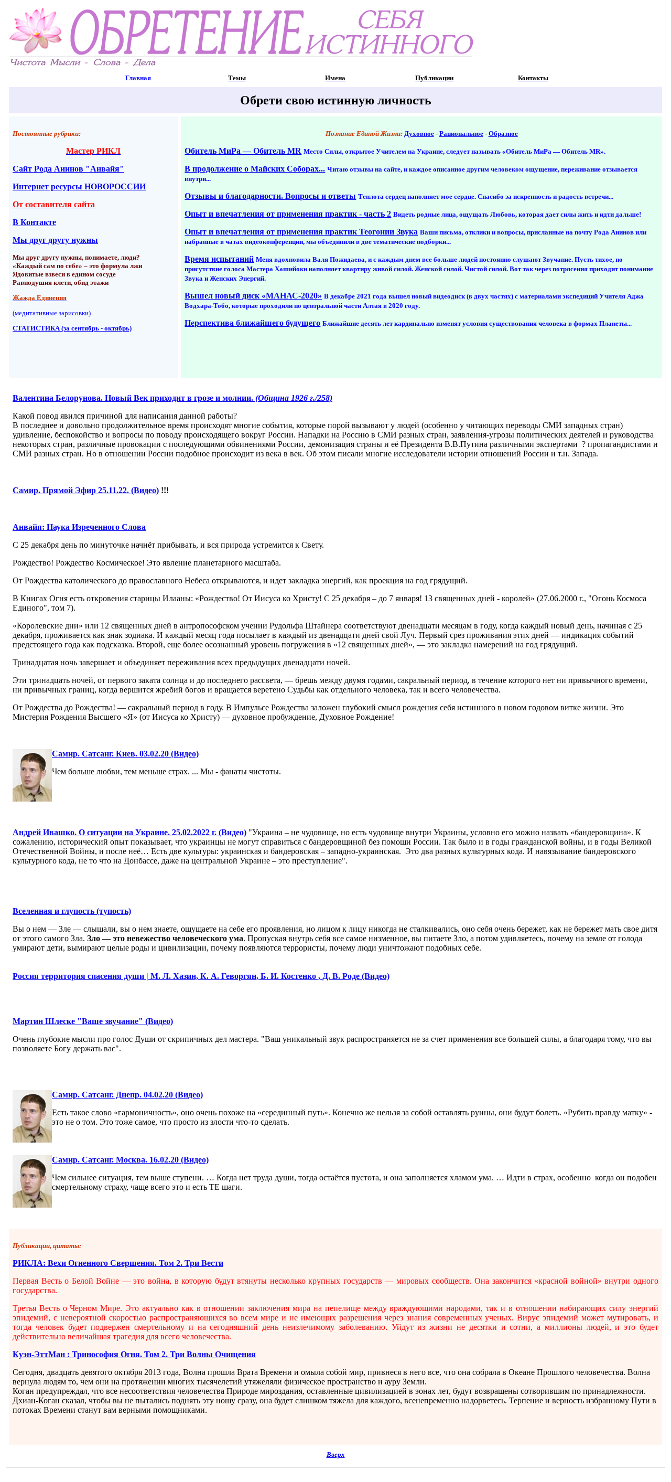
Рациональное (461, 133)
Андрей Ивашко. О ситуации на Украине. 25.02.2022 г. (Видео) (129, 832)
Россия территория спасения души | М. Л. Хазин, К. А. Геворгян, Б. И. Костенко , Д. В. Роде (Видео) (201, 976)
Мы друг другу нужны (55, 240)
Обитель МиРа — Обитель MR (243, 150)
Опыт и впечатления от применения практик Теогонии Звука (301, 231)
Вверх (336, 1454)
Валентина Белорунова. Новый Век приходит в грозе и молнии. (172, 397)
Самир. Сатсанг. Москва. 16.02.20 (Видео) (130, 1159)
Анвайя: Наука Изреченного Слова (79, 527)
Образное (503, 133)
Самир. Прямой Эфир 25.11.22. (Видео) (86, 490)
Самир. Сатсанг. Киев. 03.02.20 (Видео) (125, 753)
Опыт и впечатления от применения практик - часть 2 (288, 213)
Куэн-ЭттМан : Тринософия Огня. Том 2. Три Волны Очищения (134, 1354)
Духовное (419, 133)
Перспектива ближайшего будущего (252, 322)
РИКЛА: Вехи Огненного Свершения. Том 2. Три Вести (118, 1263)
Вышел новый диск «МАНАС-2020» (253, 295)
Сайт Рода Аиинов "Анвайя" (68, 168)
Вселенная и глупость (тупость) (72, 911)
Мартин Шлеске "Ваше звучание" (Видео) (93, 1021)
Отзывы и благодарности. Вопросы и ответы (270, 195)
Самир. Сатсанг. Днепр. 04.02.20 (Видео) (127, 1094)
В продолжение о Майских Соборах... (255, 168)
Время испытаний (219, 258)
